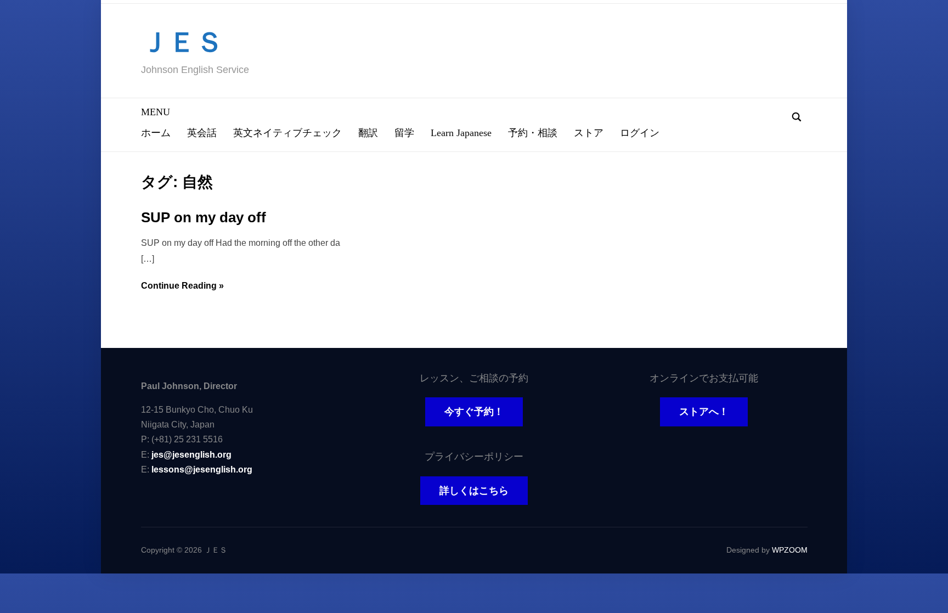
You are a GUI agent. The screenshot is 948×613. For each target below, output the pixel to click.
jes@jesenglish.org (191, 454)
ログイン (639, 132)
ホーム (156, 132)
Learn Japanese (461, 132)
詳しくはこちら (474, 490)
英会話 (202, 132)
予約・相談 (532, 132)
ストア (588, 132)
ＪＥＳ (182, 42)
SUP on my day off (203, 217)
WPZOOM (790, 549)
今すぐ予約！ (474, 411)
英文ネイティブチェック (287, 132)
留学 (404, 132)
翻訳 (368, 132)
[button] (155, 111)
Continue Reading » (182, 285)
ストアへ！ (704, 411)
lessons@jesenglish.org (201, 469)
